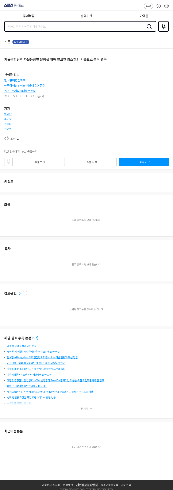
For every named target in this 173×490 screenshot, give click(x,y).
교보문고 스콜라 (51, 485)
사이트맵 (126, 485)
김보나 (8, 124)
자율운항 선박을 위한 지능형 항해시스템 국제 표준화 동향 (36, 368)
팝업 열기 (25, 293)
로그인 (148, 5)
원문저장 (91, 162)
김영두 (8, 129)
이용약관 (68, 485)
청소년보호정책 (109, 485)
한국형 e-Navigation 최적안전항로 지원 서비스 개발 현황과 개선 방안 (42, 357)
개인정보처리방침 (87, 485)
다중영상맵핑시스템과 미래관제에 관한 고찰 (29, 374)
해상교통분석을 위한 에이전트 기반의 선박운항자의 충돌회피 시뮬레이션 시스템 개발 (50, 391)
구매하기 (142, 162)
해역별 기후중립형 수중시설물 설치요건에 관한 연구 (33, 351)
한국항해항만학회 (15, 80)
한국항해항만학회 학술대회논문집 (24, 85)
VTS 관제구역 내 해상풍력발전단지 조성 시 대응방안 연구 (36, 363)
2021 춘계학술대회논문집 (20, 91)
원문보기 (39, 162)
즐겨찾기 (163, 31)
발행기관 (86, 16)
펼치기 (84, 408)
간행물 (144, 16)
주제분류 (29, 16)
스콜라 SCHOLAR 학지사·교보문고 (13, 6)
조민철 (8, 119)
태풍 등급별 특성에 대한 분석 (21, 346)
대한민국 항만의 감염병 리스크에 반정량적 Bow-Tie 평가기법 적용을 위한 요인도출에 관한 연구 (55, 380)
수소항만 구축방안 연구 (19, 403)
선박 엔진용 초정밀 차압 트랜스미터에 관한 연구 (31, 397)
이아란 (8, 114)
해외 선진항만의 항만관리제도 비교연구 (27, 386)
